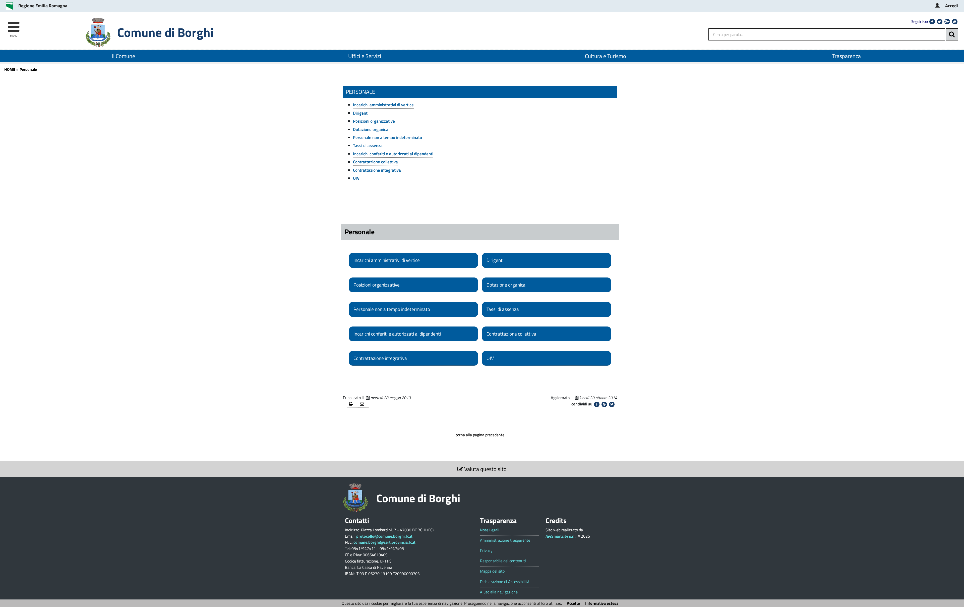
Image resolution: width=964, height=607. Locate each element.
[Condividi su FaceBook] (596, 404)
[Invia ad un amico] (363, 404)
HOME (9, 69)
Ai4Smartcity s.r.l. (561, 536)
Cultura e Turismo (605, 56)
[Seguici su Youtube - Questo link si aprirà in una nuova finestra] (954, 21)
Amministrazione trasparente (505, 540)
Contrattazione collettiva (375, 162)
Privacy (486, 550)
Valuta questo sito (485, 469)
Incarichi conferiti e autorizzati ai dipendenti (393, 154)
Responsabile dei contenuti (503, 560)
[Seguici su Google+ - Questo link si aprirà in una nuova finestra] (947, 21)
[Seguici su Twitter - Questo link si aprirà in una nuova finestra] (939, 21)
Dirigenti (361, 113)
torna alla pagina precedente (480, 435)
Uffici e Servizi (364, 56)
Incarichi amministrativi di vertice (383, 105)
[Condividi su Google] (604, 404)
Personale (28, 69)
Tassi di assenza (368, 145)
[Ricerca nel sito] (952, 34)
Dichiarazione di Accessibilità (504, 581)
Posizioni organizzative (374, 121)
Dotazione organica (370, 129)
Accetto (573, 603)
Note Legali (489, 530)
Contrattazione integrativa (377, 170)
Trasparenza (846, 56)
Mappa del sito (492, 571)
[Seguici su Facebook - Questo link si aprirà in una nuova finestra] (932, 21)
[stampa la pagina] (352, 404)
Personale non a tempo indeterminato (387, 137)
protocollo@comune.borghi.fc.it (384, 536)
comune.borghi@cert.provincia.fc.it (384, 542)
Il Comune (123, 56)
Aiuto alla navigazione (499, 592)
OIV (356, 178)
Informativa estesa (601, 603)
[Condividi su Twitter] (612, 404)
